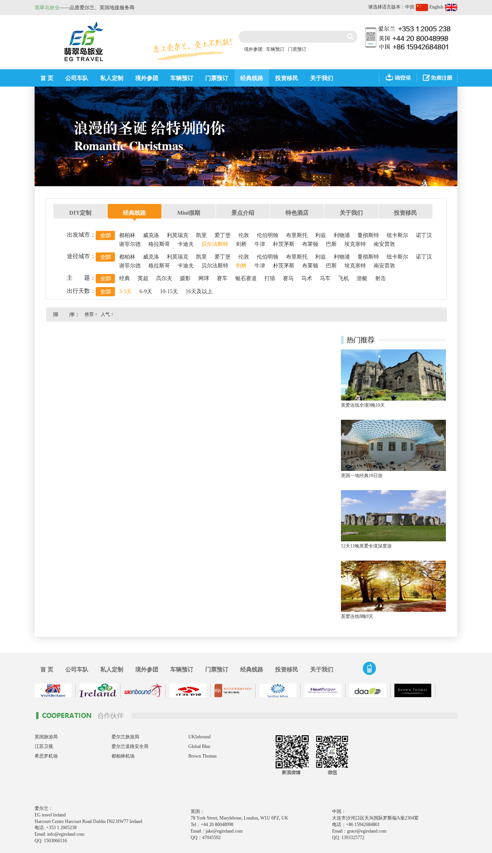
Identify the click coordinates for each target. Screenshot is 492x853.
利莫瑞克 (177, 235)
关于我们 (321, 78)
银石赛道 (246, 278)
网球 (203, 278)
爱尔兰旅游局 (125, 736)
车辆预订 (275, 49)
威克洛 (151, 235)
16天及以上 (199, 291)
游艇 (362, 278)
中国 (410, 7)
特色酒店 (297, 213)
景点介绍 (242, 213)
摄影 (185, 278)
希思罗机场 (46, 756)
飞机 (343, 278)
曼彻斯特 (368, 235)
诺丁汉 (424, 235)
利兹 (320, 235)
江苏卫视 (44, 746)
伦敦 (243, 235)
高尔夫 (164, 278)
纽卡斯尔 (397, 235)
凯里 (201, 235)
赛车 (222, 278)
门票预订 (297, 49)
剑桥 (241, 244)
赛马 (288, 278)
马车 (325, 278)
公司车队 (76, 78)
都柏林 (127, 235)
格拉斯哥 (159, 244)
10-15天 (169, 291)
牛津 (259, 244)
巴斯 (331, 244)
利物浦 (342, 235)
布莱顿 (310, 244)
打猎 (269, 278)
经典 (124, 278)
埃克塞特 (355, 244)
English (436, 7)
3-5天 (125, 291)
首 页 (46, 78)
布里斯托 (297, 235)
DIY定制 (80, 213)
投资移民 (286, 78)
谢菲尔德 (130, 244)
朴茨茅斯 (283, 244)
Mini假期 (188, 213)
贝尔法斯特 (214, 244)
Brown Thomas (202, 756)
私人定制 (111, 78)
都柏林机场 (123, 756)
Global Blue (199, 746)
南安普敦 (384, 244)
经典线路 (251, 78)
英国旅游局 (46, 736)
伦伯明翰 (267, 235)
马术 (306, 278)
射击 (380, 278)
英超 (143, 278)
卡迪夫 (186, 244)
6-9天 (146, 291)
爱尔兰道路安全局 (129, 746)
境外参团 (253, 49)
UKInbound (199, 736)
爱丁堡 (222, 235)
